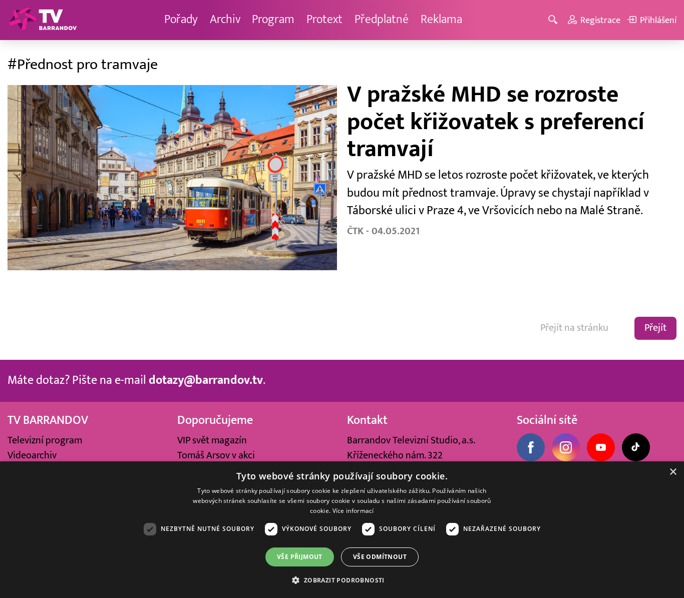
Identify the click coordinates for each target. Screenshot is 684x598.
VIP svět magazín (212, 440)
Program (273, 20)
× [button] (672, 472)
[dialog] (342, 529)
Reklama (441, 20)
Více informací (353, 510)
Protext (324, 20)
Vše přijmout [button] (299, 556)
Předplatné (382, 20)
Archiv (225, 20)
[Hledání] (554, 20)
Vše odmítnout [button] (380, 556)
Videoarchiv (32, 455)
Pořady (181, 20)
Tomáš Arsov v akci (216, 455)
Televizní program (45, 440)
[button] (341, 580)
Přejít (655, 328)
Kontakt (367, 420)
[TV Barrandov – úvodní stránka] (43, 20)
